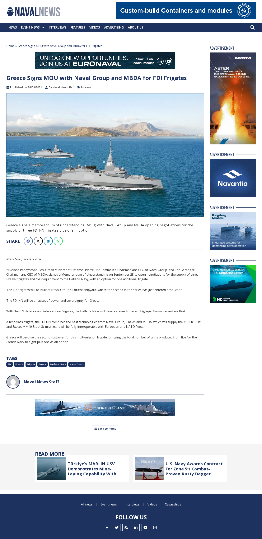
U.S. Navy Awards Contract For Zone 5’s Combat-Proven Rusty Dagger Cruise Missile (194, 471)
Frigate (31, 364)
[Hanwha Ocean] (105, 408)
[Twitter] (116, 527)
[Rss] (126, 527)
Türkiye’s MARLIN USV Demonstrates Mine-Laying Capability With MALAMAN (92, 471)
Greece (42, 364)
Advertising (114, 27)
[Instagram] (155, 527)
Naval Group (77, 364)
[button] (252, 27)
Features (78, 27)
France (19, 364)
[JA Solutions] (186, 18)
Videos (94, 27)
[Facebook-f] (107, 527)
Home (10, 46)
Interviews (57, 27)
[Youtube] (145, 527)
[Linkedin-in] (136, 527)
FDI (10, 364)
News (12, 27)
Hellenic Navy (58, 364)
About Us (135, 27)
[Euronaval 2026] (105, 61)
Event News (30, 27)
